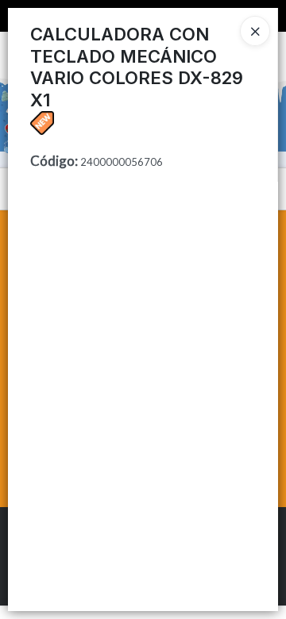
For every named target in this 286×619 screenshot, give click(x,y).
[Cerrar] (255, 31)
